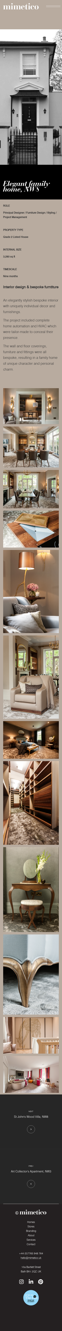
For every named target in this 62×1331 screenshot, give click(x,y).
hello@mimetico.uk (31, 1257)
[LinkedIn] (31, 1282)
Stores (31, 1226)
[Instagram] (21, 1282)
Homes (31, 1222)
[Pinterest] (40, 1282)
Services (31, 1239)
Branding (31, 1230)
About (31, 1235)
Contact (31, 1244)
